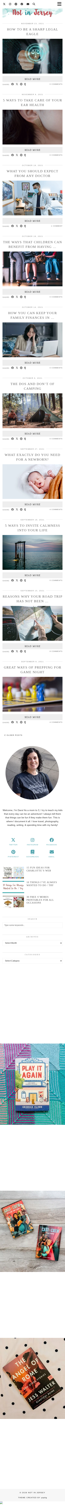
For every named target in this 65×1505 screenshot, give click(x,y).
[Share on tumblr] (25, 84)
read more (32, 79)
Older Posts (14, 735)
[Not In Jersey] (32, 11)
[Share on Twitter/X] (17, 84)
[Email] (28, 4)
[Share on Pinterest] (21, 84)
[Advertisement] (32, 1002)
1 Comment (56, 226)
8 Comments (56, 651)
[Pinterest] (16, 4)
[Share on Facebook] (12, 84)
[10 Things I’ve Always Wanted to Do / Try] (13, 887)
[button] (32, 1085)
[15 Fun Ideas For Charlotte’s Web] (13, 872)
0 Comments (56, 84)
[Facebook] (22, 4)
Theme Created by (32, 1498)
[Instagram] (10, 4)
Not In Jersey (36, 1493)
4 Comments (56, 509)
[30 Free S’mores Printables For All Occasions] (13, 902)
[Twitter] (4, 4)
